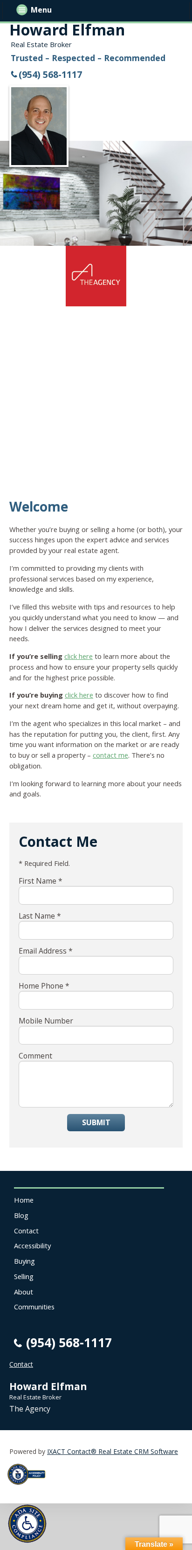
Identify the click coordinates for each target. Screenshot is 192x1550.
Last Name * (40, 916)
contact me (110, 755)
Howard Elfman (67, 30)
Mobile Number (46, 1021)
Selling (24, 1276)
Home (24, 1199)
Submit (96, 1122)
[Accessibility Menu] (27, 1524)
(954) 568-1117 (50, 74)
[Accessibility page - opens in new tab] (30, 1487)
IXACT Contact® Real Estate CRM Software (112, 1451)
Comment (35, 1056)
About (23, 1291)
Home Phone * (44, 986)
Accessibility (32, 1245)
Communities (34, 1306)
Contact (26, 1230)
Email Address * (46, 951)
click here (78, 656)
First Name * (40, 881)
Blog (21, 1215)
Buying (24, 1261)
